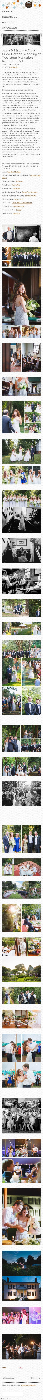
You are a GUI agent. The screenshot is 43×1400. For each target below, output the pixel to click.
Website (7, 11)
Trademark (16, 188)
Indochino (16, 213)
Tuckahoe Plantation (14, 172)
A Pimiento (19, 181)
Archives (8, 22)
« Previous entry (9, 1378)
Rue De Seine (19, 199)
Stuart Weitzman (18, 206)
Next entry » (35, 1378)
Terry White (16, 185)
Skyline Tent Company (29, 192)
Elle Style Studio (30, 195)
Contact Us (9, 17)
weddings (14, 67)
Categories (9, 28)
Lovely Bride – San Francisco (22, 203)
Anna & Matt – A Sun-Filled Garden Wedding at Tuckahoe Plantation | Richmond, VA (21, 56)
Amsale (18, 210)
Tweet (4, 1368)
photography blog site (28, 1385)
